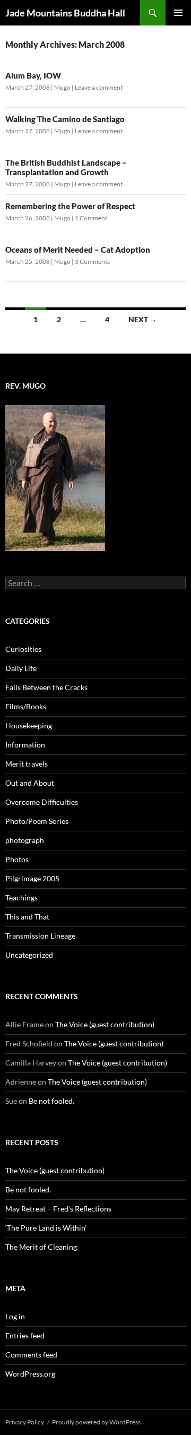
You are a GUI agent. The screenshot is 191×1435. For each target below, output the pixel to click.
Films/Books (25, 706)
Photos (17, 859)
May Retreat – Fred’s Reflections (58, 1208)
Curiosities (23, 649)
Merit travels (26, 763)
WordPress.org (30, 1373)
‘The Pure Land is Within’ (45, 1227)
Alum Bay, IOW (33, 75)
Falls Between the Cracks (46, 687)
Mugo (62, 87)
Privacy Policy (24, 1422)
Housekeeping (28, 725)
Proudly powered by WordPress (96, 1422)
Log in (15, 1316)
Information (25, 744)
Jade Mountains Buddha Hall (65, 13)
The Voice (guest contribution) (104, 1024)
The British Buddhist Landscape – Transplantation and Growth (66, 167)
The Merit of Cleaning (41, 1246)
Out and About (29, 782)
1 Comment (91, 218)
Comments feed (31, 1354)
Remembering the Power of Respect (70, 206)
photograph (24, 840)
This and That (27, 916)
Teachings (21, 897)
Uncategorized (29, 954)
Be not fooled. (51, 1100)
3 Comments (92, 261)
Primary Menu (178, 12)
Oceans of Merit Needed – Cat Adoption (77, 249)
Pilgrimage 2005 (32, 878)
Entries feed (25, 1335)
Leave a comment (99, 87)
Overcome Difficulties (41, 801)
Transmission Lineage (40, 935)
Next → (142, 319)
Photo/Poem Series (36, 821)
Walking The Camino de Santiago (65, 119)
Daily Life (21, 668)
